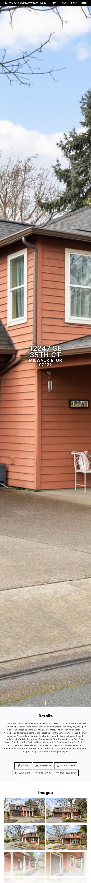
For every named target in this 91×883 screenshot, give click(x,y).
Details (55, 3)
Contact (73, 3)
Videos (84, 3)
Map (64, 3)
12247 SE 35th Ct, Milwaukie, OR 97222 (25, 3)
